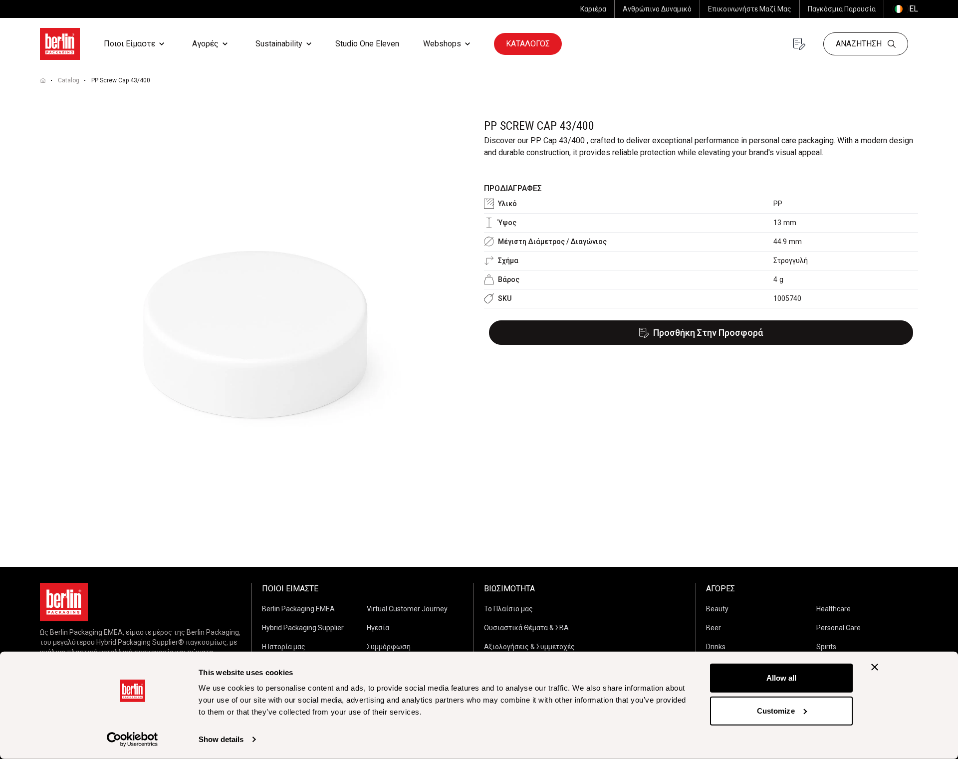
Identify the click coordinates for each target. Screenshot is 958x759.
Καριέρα (593, 9)
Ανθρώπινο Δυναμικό (657, 9)
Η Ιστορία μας (283, 647)
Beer (713, 628)
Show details (221, 739)
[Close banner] (874, 667)
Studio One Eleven (367, 43)
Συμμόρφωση (389, 647)
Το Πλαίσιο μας (508, 609)
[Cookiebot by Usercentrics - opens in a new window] (132, 739)
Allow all (781, 678)
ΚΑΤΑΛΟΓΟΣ (528, 43)
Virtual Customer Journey (407, 609)
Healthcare (833, 609)
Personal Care (838, 628)
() (905, 8)
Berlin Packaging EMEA (298, 609)
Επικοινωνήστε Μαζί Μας (749, 9)
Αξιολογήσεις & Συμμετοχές (529, 647)
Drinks (715, 647)
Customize (776, 710)
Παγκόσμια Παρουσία (842, 9)
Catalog (68, 80)
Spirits (826, 647)
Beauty (717, 609)
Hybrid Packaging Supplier (303, 628)
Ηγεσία (378, 628)
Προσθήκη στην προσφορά (708, 332)
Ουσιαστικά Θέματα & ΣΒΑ (526, 628)
